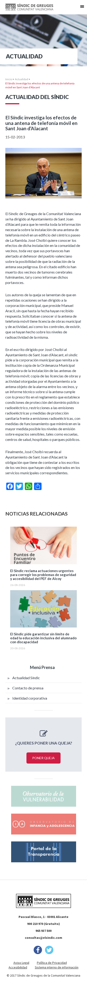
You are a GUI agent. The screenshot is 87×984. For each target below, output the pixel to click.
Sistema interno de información (56, 967)
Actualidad (21, 79)
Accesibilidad (18, 967)
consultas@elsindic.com (43, 938)
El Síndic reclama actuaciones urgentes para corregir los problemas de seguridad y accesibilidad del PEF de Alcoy (43, 575)
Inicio (8, 79)
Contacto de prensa (27, 688)
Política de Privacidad (52, 963)
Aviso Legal (21, 963)
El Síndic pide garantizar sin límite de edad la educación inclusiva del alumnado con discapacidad (43, 638)
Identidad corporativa (29, 698)
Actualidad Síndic (26, 678)
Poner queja (43, 758)
